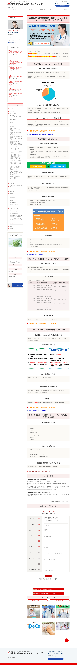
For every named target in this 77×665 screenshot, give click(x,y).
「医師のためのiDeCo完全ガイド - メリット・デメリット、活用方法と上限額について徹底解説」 (15, 62)
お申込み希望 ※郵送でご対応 (50, 518)
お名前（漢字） (31, 524)
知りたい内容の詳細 (32, 569)
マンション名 (31, 558)
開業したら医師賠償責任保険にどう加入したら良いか (38, 489)
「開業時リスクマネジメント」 (14, 85)
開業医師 (46, 529)
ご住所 (30, 552)
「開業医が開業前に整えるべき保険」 (15, 89)
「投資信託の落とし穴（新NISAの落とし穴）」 (15, 77)
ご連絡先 (30, 535)
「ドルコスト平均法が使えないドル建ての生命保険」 (15, 82)
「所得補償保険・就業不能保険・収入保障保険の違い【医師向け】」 (15, 98)
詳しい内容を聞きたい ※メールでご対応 (52, 520)
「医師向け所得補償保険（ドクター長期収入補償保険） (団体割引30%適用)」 (15, 52)
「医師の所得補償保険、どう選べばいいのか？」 (15, 94)
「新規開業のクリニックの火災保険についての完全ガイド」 (15, 58)
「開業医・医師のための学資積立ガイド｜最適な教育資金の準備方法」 (15, 68)
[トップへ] (67, 640)
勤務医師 (46, 530)
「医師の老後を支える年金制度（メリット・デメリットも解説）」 (15, 72)
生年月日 (30, 546)
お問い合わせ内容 (32, 518)
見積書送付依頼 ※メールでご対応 (51, 517)
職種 (30, 530)
